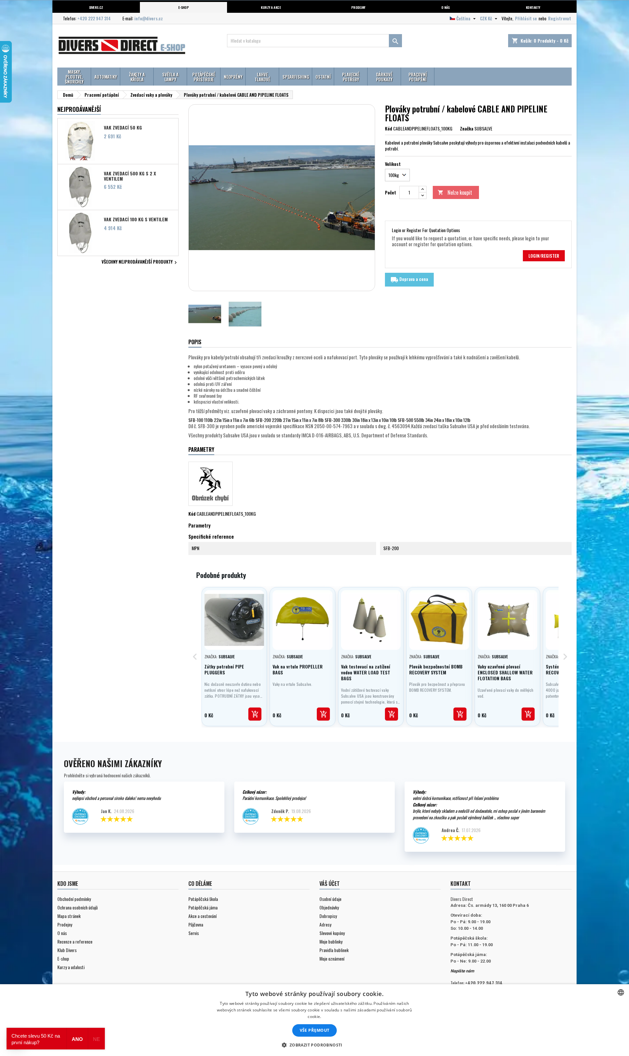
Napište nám (462, 970)
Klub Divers (67, 949)
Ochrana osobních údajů (77, 907)
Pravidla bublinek (334, 949)
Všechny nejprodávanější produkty (140, 262)
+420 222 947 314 (94, 18)
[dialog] (314, 1020)
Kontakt (460, 883)
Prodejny (358, 7)
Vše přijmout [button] (315, 1030)
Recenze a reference (74, 941)
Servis (193, 932)
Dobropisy (328, 915)
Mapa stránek (69, 915)
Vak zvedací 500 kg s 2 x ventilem (130, 176)
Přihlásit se (526, 18)
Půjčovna (195, 924)
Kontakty (533, 7)
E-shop (183, 7)
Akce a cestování (202, 915)
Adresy (325, 924)
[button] (314, 1045)
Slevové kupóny (332, 932)
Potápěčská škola (203, 898)
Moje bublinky (330, 941)
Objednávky (329, 907)
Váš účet (329, 883)
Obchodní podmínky (74, 898)
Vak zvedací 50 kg (123, 127)
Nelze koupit (455, 192)
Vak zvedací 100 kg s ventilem (136, 219)
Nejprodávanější (79, 109)
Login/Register (543, 255)
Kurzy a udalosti (71, 967)
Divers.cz (96, 7)
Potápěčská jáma (203, 907)
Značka (466, 128)
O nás (445, 7)
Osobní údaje (330, 898)
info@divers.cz (148, 18)
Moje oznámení (331, 958)
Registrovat (559, 18)
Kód (388, 128)
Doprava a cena (409, 280)
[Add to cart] (254, 714)
